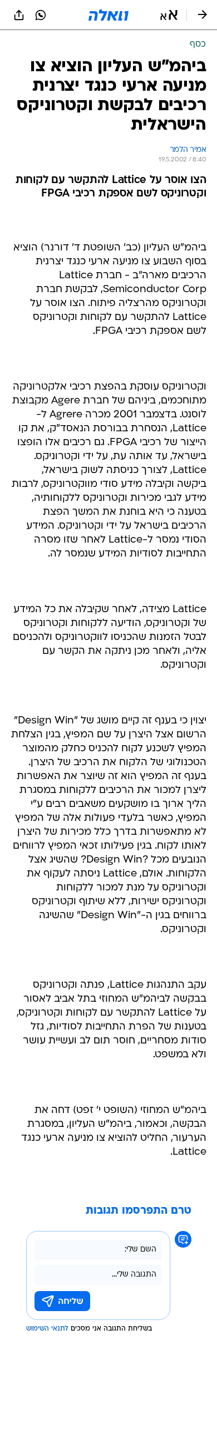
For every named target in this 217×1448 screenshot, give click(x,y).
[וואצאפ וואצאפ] (40, 15)
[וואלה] (108, 15)
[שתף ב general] (19, 15)
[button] (168, 15)
